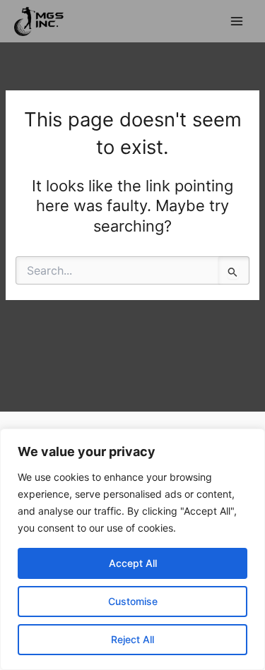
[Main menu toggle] (237, 21)
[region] (132, 549)
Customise (133, 601)
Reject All (132, 639)
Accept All (133, 563)
